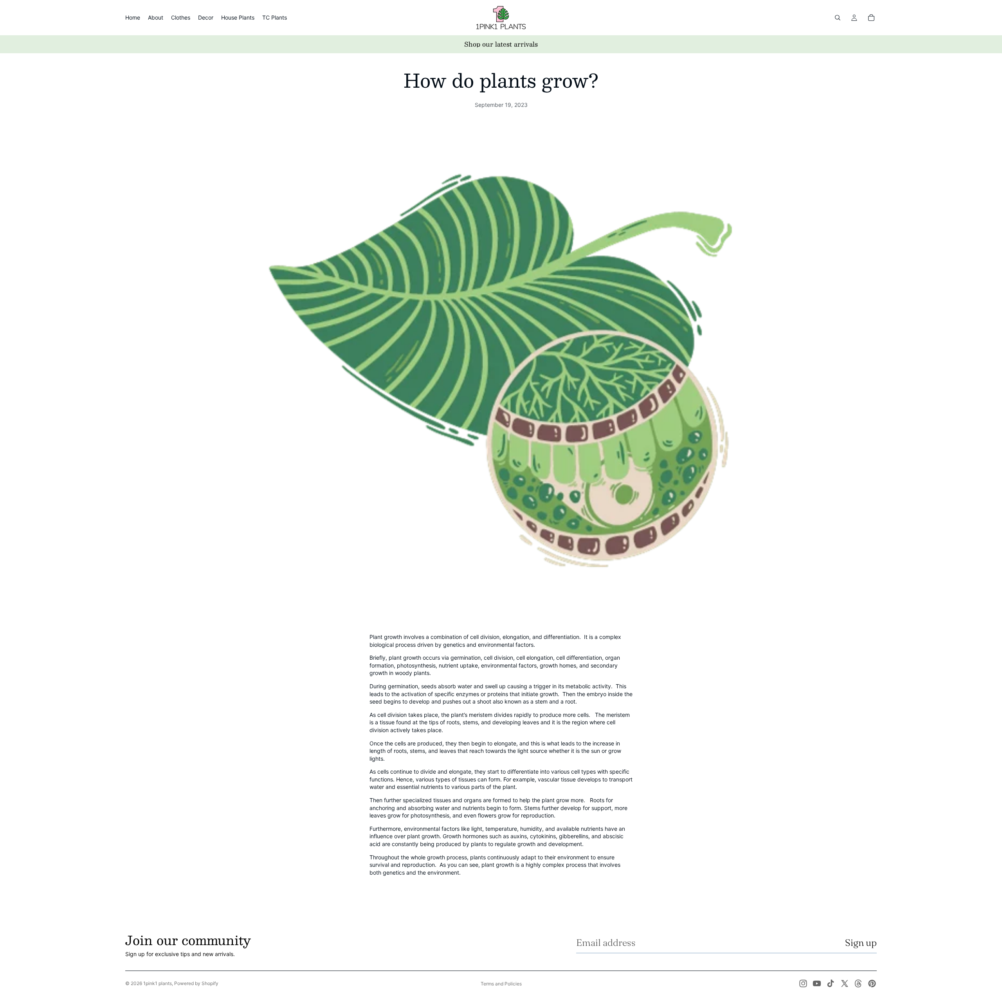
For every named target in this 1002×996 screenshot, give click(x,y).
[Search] (837, 17)
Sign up (861, 942)
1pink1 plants (157, 983)
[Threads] (858, 983)
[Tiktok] (830, 983)
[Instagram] (803, 983)
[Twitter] (844, 983)
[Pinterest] (872, 983)
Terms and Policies (501, 984)
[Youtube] (817, 983)
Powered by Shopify (196, 983)
